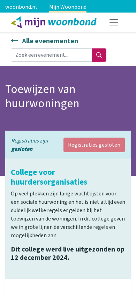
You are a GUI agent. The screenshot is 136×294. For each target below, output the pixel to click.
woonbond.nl (21, 7)
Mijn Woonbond (67, 7)
